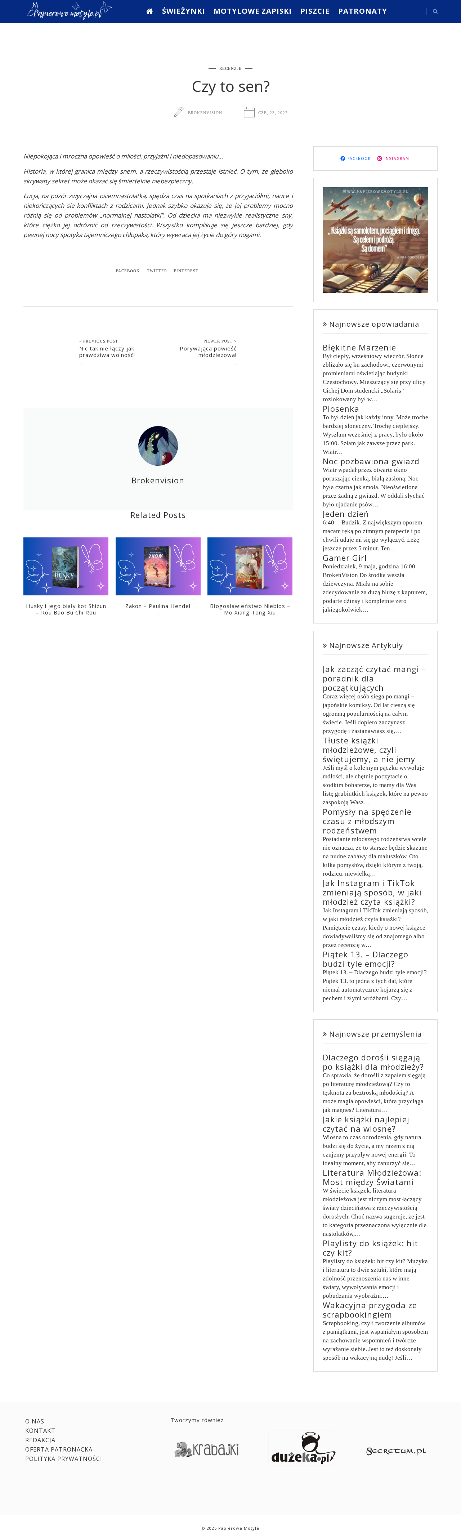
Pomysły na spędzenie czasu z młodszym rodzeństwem (367, 821)
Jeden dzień (346, 513)
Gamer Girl (345, 557)
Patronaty (362, 11)
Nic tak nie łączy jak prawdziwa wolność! (107, 351)
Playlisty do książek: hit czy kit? (370, 1248)
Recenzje (230, 68)
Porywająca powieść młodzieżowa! (208, 351)
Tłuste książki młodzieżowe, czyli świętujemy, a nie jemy (369, 749)
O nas (34, 1421)
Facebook (128, 271)
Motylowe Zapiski (253, 11)
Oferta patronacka (59, 1449)
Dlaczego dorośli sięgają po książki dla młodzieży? (373, 1062)
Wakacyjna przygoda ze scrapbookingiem (370, 1310)
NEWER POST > (220, 341)
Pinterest (186, 271)
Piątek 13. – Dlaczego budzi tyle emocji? (365, 959)
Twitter (157, 271)
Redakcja (40, 1440)
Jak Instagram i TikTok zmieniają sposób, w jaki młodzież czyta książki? (372, 892)
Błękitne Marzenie (359, 347)
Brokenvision (205, 113)
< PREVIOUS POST (98, 341)
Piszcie (315, 11)
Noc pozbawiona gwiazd (371, 461)
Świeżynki (183, 11)
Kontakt (40, 1431)
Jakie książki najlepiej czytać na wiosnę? (366, 1124)
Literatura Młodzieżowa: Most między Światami (372, 1177)
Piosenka (341, 408)
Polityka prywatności (63, 1459)
